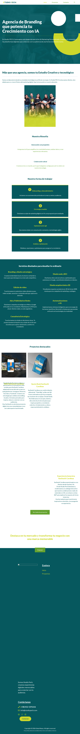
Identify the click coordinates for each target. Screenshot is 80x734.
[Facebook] (19, 714)
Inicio (45, 2)
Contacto (66, 2)
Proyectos (55, 2)
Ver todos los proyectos (40, 512)
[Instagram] (22, 714)
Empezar (40, 550)
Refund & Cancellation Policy (36, 730)
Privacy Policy (27, 730)
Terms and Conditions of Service (49, 730)
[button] (74, 2)
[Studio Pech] (9, 2)
